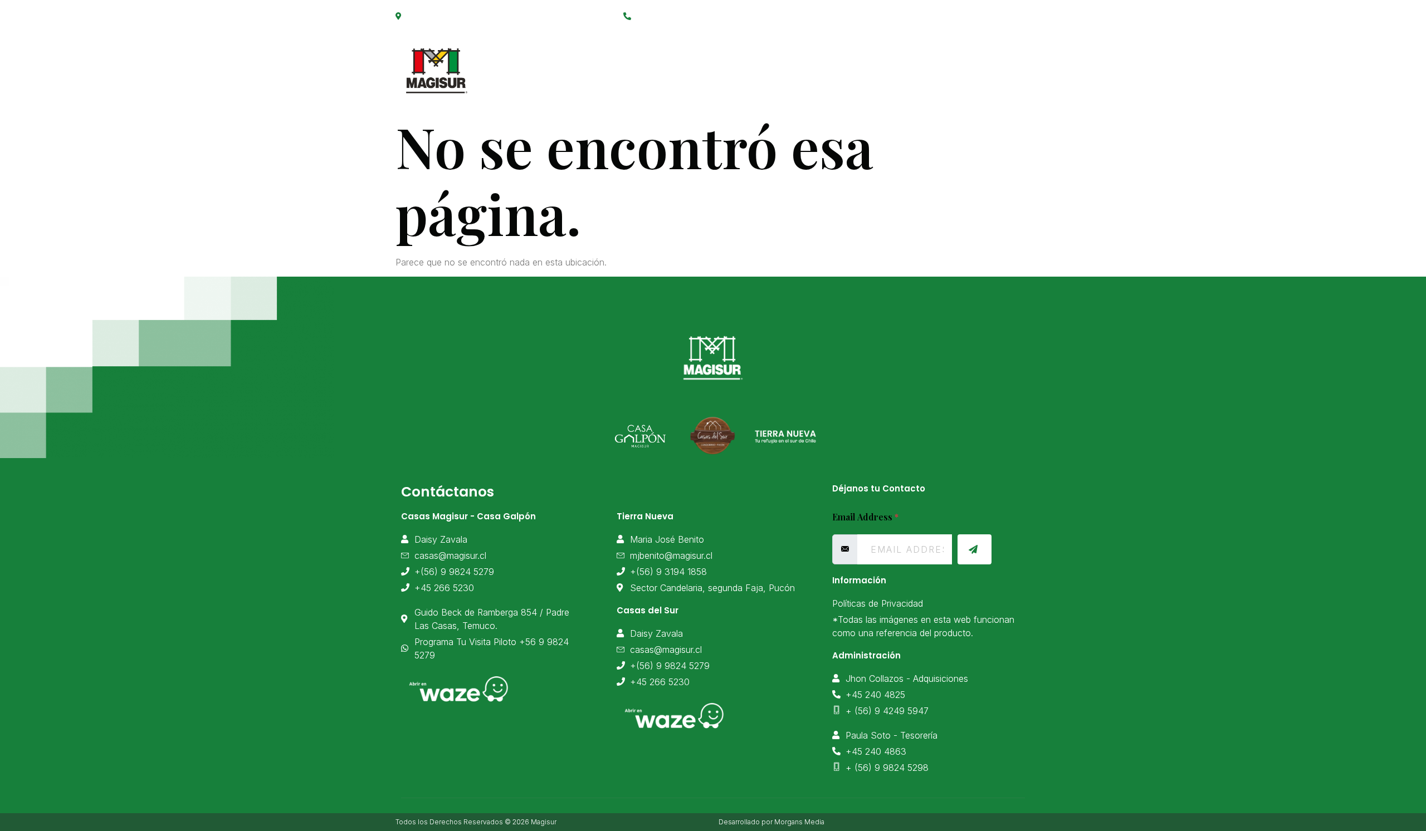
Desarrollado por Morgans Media (771, 822)
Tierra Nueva (828, 64)
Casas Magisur (645, 64)
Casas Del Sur (919, 64)
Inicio (569, 64)
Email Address (865, 517)
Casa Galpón (739, 64)
